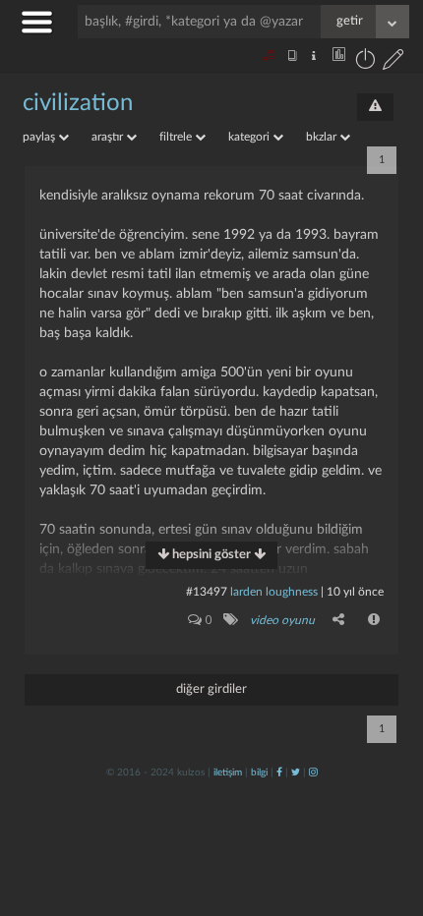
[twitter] (295, 772)
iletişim (227, 772)
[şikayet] (375, 619)
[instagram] (313, 772)
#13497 (206, 592)
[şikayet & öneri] (375, 107)
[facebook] (279, 772)
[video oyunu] (229, 619)
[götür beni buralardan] (388, 815)
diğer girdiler (211, 689)
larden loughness (274, 592)
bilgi (259, 772)
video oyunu (282, 620)
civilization (78, 103)
